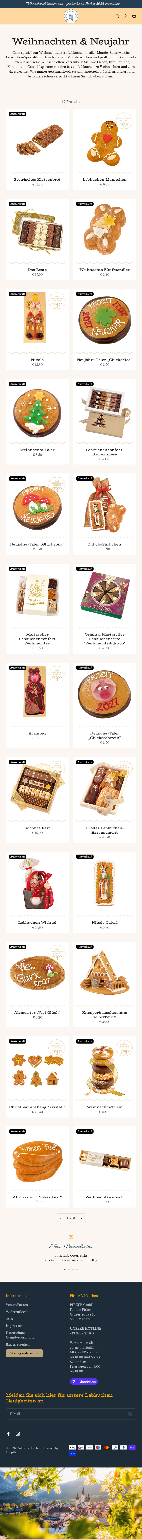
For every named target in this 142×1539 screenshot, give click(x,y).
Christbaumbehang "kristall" (37, 1107)
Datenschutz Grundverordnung (20, 1335)
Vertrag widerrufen (24, 1353)
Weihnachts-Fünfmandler (105, 269)
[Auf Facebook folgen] (8, 1433)
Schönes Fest (37, 828)
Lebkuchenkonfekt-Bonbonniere (105, 452)
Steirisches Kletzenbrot (37, 179)
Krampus (37, 733)
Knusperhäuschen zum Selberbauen (104, 1015)
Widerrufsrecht (18, 1312)
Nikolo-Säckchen (104, 544)
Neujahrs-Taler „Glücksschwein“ (104, 735)
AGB (9, 1319)
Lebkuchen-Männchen (105, 179)
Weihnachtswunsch (104, 1197)
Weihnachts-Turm (104, 1107)
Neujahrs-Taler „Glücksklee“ (104, 359)
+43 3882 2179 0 (82, 1333)
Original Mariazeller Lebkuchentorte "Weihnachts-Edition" (105, 638)
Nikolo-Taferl (105, 922)
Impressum (14, 1326)
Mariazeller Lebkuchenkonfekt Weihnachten (37, 638)
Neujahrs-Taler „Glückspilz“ (37, 544)
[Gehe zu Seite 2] (81, 1218)
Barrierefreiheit (18, 1344)
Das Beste (37, 269)
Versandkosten (17, 1305)
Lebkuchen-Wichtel (37, 922)
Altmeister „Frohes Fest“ (37, 1197)
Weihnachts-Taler (37, 449)
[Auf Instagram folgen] (17, 1433)
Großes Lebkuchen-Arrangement (105, 830)
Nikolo (37, 359)
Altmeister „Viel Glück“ (37, 1012)
